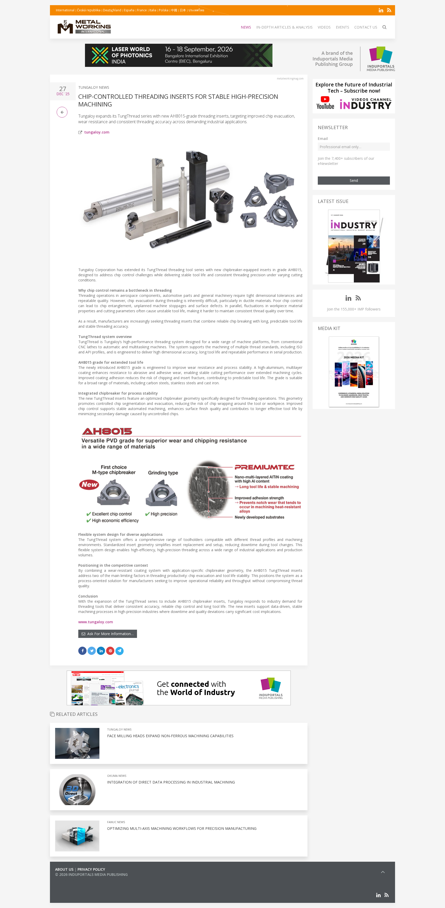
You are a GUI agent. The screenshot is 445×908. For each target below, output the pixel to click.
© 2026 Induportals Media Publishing (91, 874)
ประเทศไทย (196, 10)
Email (323, 138)
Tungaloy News (93, 87)
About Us (64, 869)
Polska (163, 10)
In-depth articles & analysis (284, 27)
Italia (152, 10)
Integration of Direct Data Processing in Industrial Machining (171, 782)
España (129, 10)
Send (354, 180)
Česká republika (88, 10)
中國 (174, 10)
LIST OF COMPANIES (72, 879)
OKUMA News (116, 776)
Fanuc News (116, 822)
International (65, 10)
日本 (183, 10)
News (246, 27)
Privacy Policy (91, 869)
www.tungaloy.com (95, 621)
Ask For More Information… (109, 633)
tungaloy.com (96, 132)
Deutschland (112, 10)
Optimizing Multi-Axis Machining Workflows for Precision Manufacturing (181, 828)
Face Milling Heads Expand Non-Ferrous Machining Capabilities (170, 735)
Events (342, 27)
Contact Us (365, 27)
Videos (324, 27)
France (142, 10)
